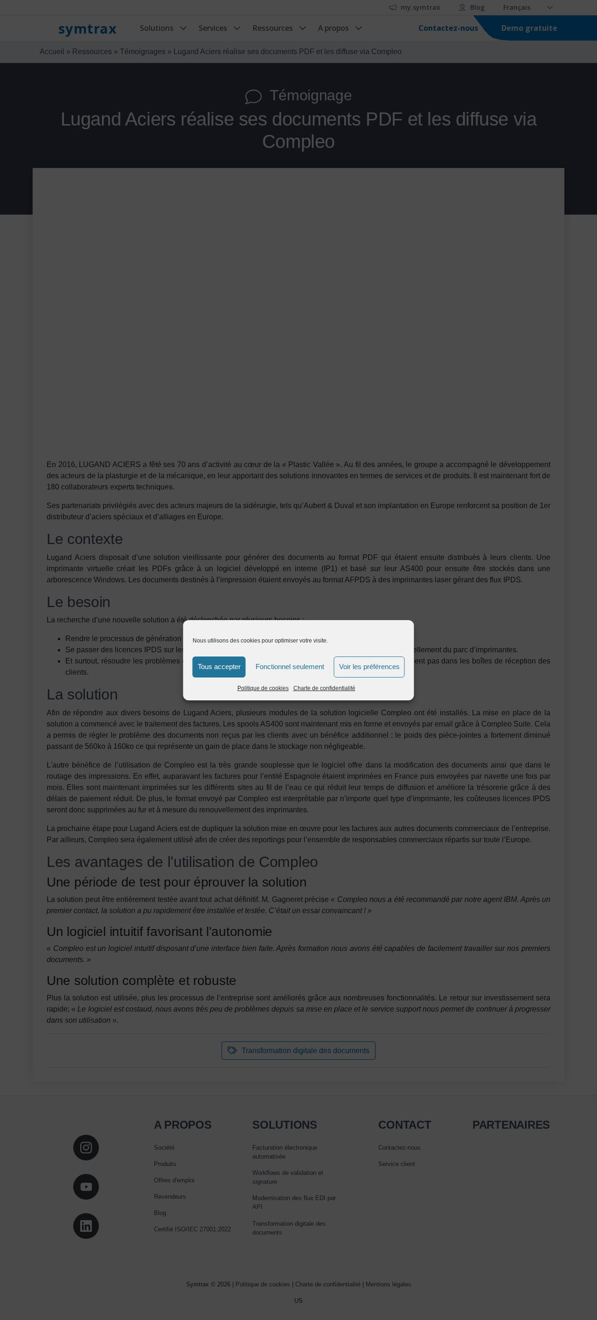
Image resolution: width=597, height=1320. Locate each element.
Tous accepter (219, 666)
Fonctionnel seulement (290, 666)
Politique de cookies (263, 688)
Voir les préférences (369, 666)
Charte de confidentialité (324, 688)
